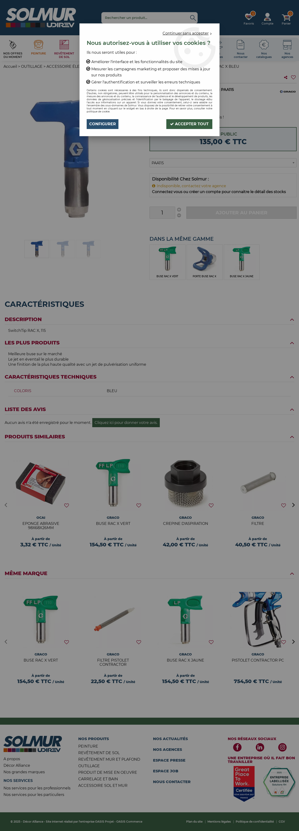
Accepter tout (191, 124)
